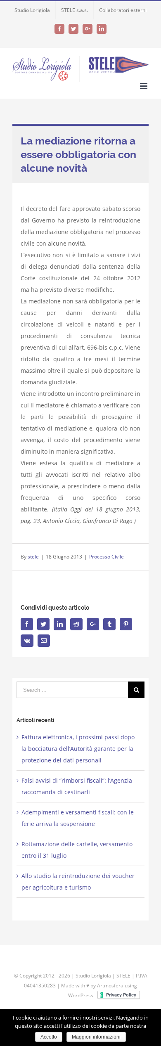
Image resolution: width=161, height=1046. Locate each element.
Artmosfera (110, 985)
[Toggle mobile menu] (144, 86)
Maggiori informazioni (96, 1037)
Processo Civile (106, 556)
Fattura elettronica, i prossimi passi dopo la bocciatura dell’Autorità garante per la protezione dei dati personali (78, 748)
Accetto (48, 1037)
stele (33, 556)
